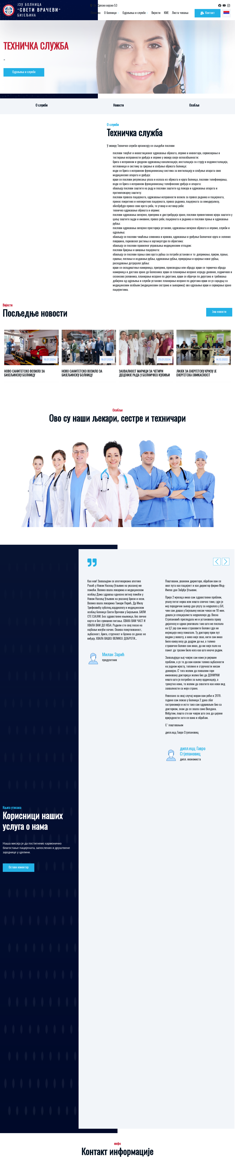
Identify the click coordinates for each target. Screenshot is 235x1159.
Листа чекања (180, 13)
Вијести (155, 13)
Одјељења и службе (135, 13)
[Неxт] (218, 561)
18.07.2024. (50, 359)
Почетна (95, 13)
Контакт (210, 13)
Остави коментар (18, 867)
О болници (111, 13)
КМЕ (166, 13)
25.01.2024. (164, 359)
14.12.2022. (222, 359)
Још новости (219, 312)
